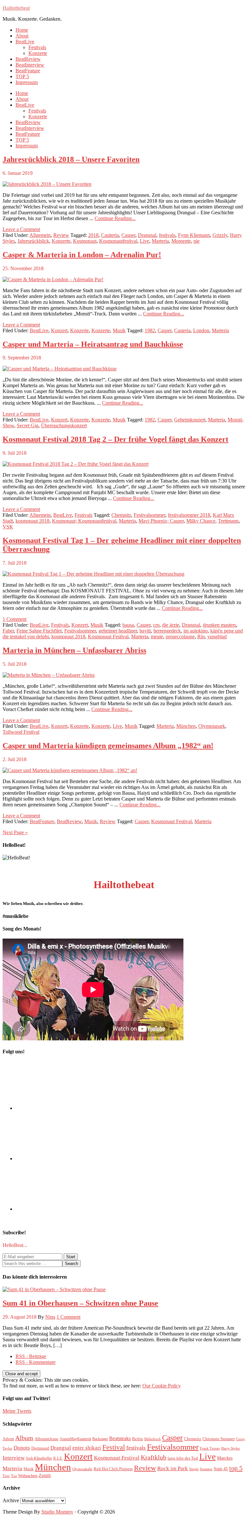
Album (24, 1437)
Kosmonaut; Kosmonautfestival (84, 521)
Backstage (100, 1439)
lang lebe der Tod (183, 1458)
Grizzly (219, 235)
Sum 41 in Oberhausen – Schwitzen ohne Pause (80, 1303)
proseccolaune (180, 636)
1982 (150, 330)
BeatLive (39, 330)
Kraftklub (153, 1457)
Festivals (83, 515)
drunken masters (219, 625)
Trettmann (228, 521)
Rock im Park (172, 1468)
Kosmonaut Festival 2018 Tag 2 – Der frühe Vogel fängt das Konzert (115, 439)
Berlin (137, 1438)
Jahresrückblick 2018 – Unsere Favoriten (71, 159)
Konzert (59, 330)
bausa (128, 625)
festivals (167, 235)
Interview (14, 1458)
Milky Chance (200, 521)
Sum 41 (221, 1468)
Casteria (182, 330)
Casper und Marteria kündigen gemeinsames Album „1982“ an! (108, 745)
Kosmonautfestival (118, 241)
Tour (6, 1476)
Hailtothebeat (16, 8)
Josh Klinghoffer (39, 1458)
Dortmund (40, 1448)
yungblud (217, 636)
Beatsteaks (120, 1438)
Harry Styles (230, 1448)
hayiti (145, 630)
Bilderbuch (152, 1439)
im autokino (195, 630)
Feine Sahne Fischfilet (39, 630)
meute (157, 636)
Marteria (160, 241)
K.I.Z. (58, 1458)
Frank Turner (210, 1448)
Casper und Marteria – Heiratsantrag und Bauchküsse (93, 344)
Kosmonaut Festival (108, 636)
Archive (11, 1500)
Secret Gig (27, 425)
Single (194, 1469)
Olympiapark (211, 726)
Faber (8, 630)
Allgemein (40, 235)
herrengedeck (167, 630)
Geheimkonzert (189, 419)
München (186, 726)
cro (156, 625)
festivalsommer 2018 (189, 515)
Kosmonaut (85, 241)
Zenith (45, 1475)
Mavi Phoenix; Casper (161, 521)
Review (61, 235)
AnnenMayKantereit (75, 1439)
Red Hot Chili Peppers (113, 1468)
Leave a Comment (21, 229)
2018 (93, 235)
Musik (119, 330)
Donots (22, 1448)
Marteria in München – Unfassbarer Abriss (74, 650)
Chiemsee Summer (218, 1438)
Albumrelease (46, 1438)
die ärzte (170, 625)
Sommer (206, 1469)
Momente (181, 241)
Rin (201, 636)
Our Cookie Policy (161, 1385)
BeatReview (69, 821)
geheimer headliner (117, 630)
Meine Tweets (17, 1411)
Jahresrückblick (33, 241)
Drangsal (147, 235)
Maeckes (224, 1458)
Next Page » (15, 832)
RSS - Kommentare (36, 1362)
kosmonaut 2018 (32, 521)
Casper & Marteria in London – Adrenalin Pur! (82, 254)
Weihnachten (27, 1475)
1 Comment (14, 619)
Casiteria (110, 235)
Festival (113, 1447)
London (201, 330)
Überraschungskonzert (64, 425)
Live (144, 241)
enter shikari (86, 1448)
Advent (8, 1439)
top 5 (236, 1468)
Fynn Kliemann (194, 235)
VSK (8, 526)
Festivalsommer (149, 515)
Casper (128, 235)
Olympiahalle (82, 1469)
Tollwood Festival (21, 732)
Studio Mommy (57, 1512)
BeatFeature (42, 821)
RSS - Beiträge (31, 1356)
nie (196, 241)
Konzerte (61, 241)
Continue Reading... (115, 218)
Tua (14, 1476)
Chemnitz (121, 515)
